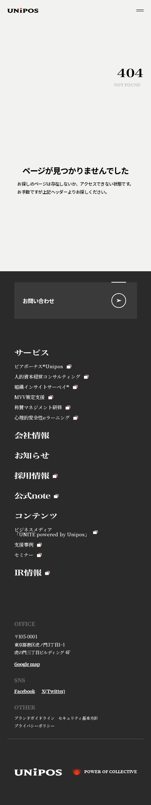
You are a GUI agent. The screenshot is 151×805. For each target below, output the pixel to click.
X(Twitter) (53, 691)
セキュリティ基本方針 (78, 718)
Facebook (24, 691)
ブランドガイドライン (34, 718)
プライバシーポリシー (34, 726)
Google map (27, 664)
